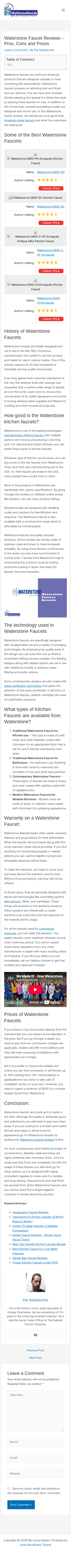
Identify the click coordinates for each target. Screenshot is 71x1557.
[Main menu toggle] (63, 10)
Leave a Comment (16, 50)
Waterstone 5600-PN (51, 172)
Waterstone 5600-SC (51, 206)
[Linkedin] (35, 1335)
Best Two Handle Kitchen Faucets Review (39, 1244)
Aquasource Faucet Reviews (30, 1212)
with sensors (12, 901)
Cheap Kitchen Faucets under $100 (35, 1262)
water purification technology (23, 686)
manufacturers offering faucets (24, 435)
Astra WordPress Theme (35, 1545)
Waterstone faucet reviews (37, 1139)
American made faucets (19, 120)
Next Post (35, 1357)
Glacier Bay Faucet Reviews (30, 1258)
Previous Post (35, 1350)
